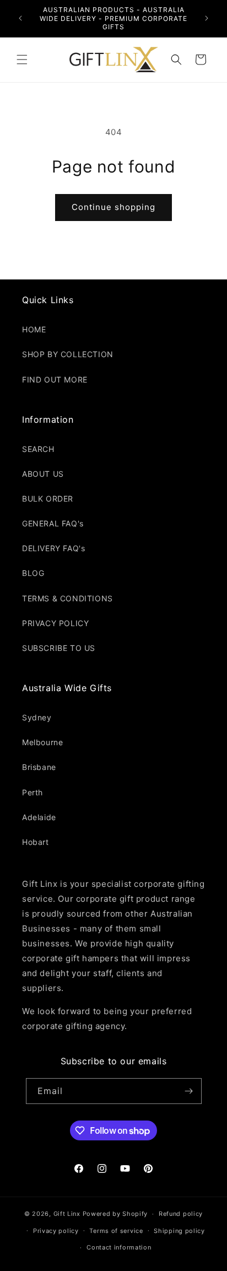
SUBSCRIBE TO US (58, 648)
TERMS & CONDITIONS (67, 598)
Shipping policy (179, 1231)
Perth (32, 792)
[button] (22, 59)
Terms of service (116, 1231)
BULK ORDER (47, 498)
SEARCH (38, 449)
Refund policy (181, 1214)
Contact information (119, 1247)
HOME (34, 329)
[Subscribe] (189, 1091)
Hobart (35, 842)
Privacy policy (56, 1231)
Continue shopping (113, 207)
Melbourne (42, 742)
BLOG (33, 573)
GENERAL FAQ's (53, 523)
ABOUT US (43, 473)
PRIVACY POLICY (55, 623)
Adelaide (39, 817)
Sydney (37, 717)
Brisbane (39, 767)
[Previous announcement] (20, 18)
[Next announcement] (206, 18)
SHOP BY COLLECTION (68, 354)
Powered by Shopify (115, 1214)
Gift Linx (66, 1214)
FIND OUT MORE (55, 379)
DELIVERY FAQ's (53, 548)
